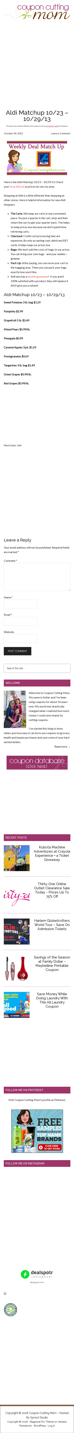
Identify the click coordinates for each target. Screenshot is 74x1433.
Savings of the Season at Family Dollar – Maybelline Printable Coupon (52, 963)
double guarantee (38, 276)
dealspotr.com (37, 1282)
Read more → (62, 746)
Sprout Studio (39, 1417)
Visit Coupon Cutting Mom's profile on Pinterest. (37, 1099)
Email (8, 614)
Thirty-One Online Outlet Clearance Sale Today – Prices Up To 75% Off (52, 890)
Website (9, 632)
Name (8, 597)
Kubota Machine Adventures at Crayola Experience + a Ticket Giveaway (52, 853)
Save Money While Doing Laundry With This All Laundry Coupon (52, 1000)
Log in (51, 1425)
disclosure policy (52, 126)
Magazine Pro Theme (42, 1421)
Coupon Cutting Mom (37, 11)
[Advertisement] (37, 64)
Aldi (19, 445)
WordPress (40, 1425)
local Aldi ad (17, 186)
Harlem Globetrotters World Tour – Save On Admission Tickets (52, 925)
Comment (10, 560)
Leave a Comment (60, 133)
